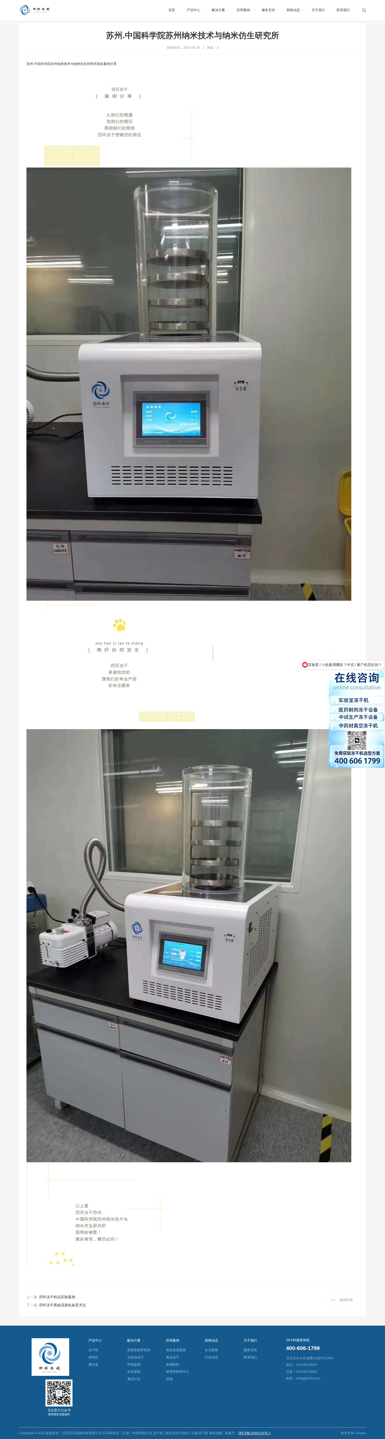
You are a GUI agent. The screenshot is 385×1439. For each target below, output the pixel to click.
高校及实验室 (176, 1350)
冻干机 (93, 1350)
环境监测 (133, 1364)
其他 (169, 1379)
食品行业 (133, 1379)
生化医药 (133, 1371)
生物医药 (172, 1364)
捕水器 (93, 1364)
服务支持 (268, 10)
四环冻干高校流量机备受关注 (62, 1305)
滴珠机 (93, 1357)
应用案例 (243, 10)
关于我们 (318, 10)
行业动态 (211, 1357)
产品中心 (193, 10)
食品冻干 (172, 1357)
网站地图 (215, 1433)
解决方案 (218, 10)
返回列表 (346, 1300)
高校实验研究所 (138, 1350)
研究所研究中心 (177, 1371)
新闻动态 (293, 10)
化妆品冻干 (135, 1357)
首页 (171, 10)
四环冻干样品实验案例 (57, 1297)
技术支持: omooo (353, 1433)
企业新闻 (211, 1350)
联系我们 (343, 10)
